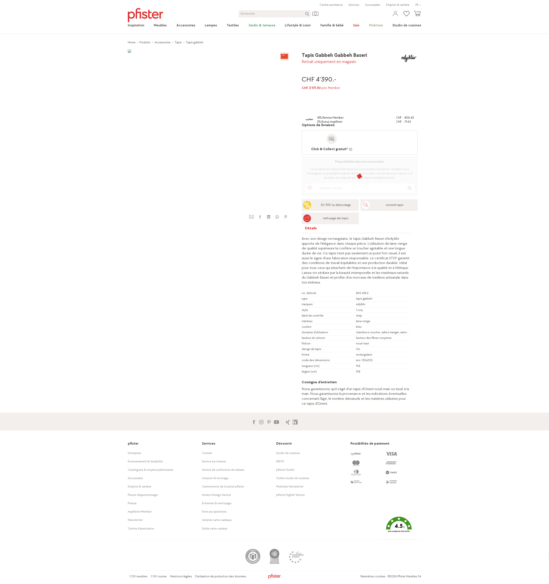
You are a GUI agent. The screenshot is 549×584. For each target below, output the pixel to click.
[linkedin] (268, 217)
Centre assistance (331, 5)
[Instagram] (261, 421)
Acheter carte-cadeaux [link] (217, 520)
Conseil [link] (207, 453)
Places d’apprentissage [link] (143, 495)
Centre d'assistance (141, 528)
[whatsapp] (277, 217)
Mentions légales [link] (181, 576)
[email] (251, 217)
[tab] (311, 229)
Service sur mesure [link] (214, 461)
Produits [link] (145, 42)
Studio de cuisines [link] (288, 453)
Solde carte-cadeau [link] (214, 528)
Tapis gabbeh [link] (194, 42)
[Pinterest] (269, 421)
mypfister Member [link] (140, 511)
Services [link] (353, 5)
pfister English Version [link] (290, 495)
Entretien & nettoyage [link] (216, 503)
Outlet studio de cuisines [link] (292, 478)
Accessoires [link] (162, 42)
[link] (136, 25)
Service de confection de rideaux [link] (223, 470)
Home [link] (132, 42)
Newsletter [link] (135, 520)
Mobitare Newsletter (289, 486)
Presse (132, 503)
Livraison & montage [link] (215, 478)
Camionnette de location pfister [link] (223, 486)
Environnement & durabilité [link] (145, 461)
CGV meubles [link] (139, 576)
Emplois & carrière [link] (397, 5)
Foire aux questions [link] (214, 511)
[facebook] (260, 217)
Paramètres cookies (373, 576)
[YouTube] (276, 421)
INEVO (280, 461)
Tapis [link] (178, 42)
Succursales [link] (372, 5)
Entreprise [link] (134, 453)
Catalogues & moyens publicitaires (150, 470)
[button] (398, 527)
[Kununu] (295, 421)
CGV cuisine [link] (159, 576)
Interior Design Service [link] (216, 495)
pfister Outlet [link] (285, 470)
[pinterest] (285, 217)
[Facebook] (254, 421)
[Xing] (287, 421)
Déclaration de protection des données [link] (220, 576)
